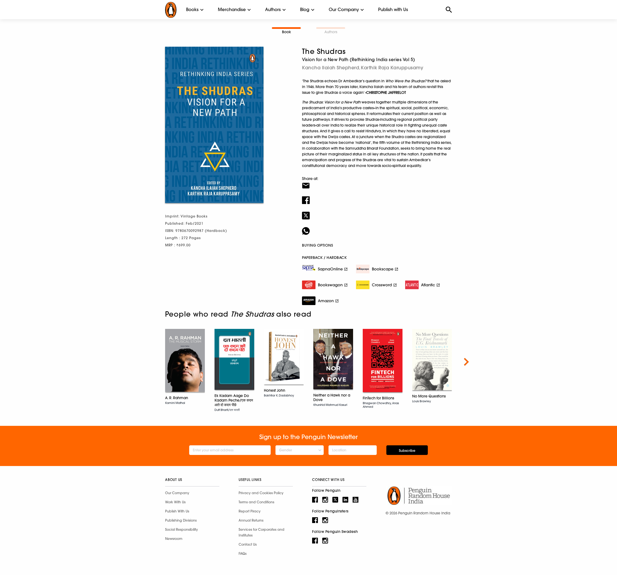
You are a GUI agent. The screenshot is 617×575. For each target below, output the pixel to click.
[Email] (377, 182)
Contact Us (248, 544)
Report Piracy (250, 511)
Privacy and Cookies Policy (261, 493)
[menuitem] (192, 9)
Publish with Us (393, 9)
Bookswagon (330, 284)
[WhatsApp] (377, 228)
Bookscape (382, 269)
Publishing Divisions (181, 520)
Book (286, 32)
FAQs (243, 553)
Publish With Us (177, 511)
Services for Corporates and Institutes (261, 532)
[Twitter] (377, 212)
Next (466, 361)
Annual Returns (251, 520)
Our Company (344, 9)
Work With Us (175, 502)
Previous (150, 362)
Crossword (382, 284)
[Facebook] (377, 197)
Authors (273, 9)
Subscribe (407, 450)
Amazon (326, 300)
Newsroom (173, 539)
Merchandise (232, 9)
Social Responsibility (181, 529)
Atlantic (428, 284)
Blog (304, 9)
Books (192, 9)
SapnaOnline (330, 269)
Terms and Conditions (256, 502)
